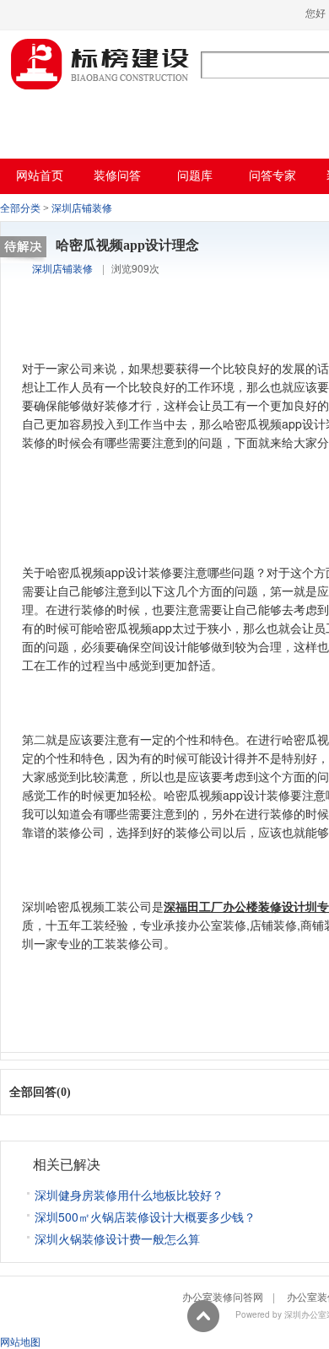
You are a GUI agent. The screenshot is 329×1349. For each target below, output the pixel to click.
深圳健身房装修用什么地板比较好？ (129, 1194)
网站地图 (20, 1341)
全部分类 (20, 208)
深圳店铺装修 (81, 208)
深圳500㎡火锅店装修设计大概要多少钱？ (145, 1216)
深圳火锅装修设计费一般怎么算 (117, 1238)
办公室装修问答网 (100, 64)
